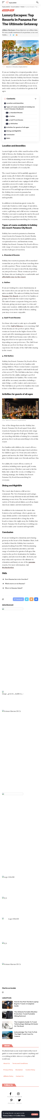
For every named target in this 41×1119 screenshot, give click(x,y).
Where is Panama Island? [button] (13, 588)
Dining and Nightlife (13, 131)
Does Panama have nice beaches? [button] (16, 579)
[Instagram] (18, 1093)
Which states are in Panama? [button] (15, 584)
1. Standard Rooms (15, 112)
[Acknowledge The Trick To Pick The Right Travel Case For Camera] (7, 1035)
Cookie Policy (20, 1115)
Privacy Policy (8, 1115)
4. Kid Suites (13, 123)
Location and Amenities (15, 103)
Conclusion (10, 134)
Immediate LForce (9, 1118)
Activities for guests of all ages (17, 127)
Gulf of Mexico (17, 326)
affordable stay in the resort (14, 277)
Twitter (19, 1103)
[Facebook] (10, 1093)
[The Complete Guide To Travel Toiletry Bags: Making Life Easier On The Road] (7, 1025)
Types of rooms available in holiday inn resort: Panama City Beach (19, 108)
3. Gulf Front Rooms (16, 120)
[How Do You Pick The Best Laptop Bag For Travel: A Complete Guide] (7, 1005)
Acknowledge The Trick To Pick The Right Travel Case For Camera (25, 1034)
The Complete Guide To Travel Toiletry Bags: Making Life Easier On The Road (26, 1024)
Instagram (18, 1096)
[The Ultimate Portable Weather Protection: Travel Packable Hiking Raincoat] (7, 1015)
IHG (12, 10)
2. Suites (12, 116)
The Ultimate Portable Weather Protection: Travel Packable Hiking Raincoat (25, 1014)
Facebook (10, 1096)
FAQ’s (8, 138)
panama (32, 562)
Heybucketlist (8, 568)
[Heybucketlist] (11, 2)
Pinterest (11, 1103)
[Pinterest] (11, 1100)
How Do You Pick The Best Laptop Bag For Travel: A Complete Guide (26, 1004)
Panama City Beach (10, 296)
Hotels (5, 10)
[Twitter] (19, 1100)
